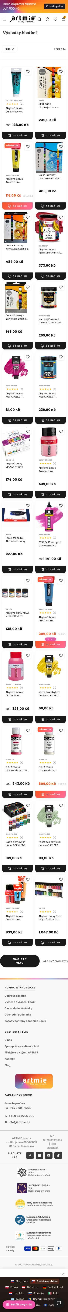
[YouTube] (49, 1155)
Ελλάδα (17, 1299)
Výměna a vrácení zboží (20, 1001)
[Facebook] (30, 1155)
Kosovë (50, 1305)
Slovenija (36, 1293)
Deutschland (53, 1287)
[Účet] (47, 19)
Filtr (7, 49)
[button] (60, 49)
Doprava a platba (15, 995)
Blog (7, 1065)
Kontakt (10, 1058)
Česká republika (45, 1281)
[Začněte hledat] (39, 19)
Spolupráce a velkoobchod (22, 1046)
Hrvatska (16, 1293)
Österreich (30, 1287)
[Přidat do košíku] (17, 135)
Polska (11, 1287)
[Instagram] (39, 1155)
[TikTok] (58, 1155)
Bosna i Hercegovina (42, 1299)
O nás (8, 1039)
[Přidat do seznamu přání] (27, 71)
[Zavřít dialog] (63, 1274)
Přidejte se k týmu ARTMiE (21, 1052)
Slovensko (19, 1281)
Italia (53, 1293)
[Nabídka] (4, 19)
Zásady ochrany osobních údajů (25, 1020)
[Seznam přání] (55, 19)
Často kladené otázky (18, 1008)
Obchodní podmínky (18, 1014)
